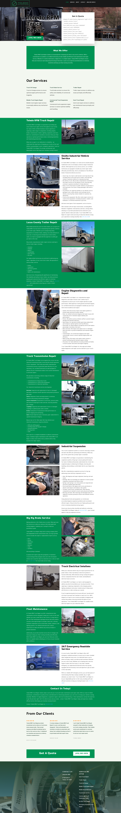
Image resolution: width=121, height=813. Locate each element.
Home (67, 2)
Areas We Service (91, 2)
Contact (83, 2)
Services (72, 2)
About (77, 2)
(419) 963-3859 (34, 38)
